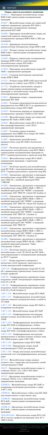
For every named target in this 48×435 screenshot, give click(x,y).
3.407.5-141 (6, 342)
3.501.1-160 (6, 351)
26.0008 (4, 175)
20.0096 (4, 33)
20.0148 (4, 44)
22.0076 (4, 111)
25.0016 (4, 158)
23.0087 (4, 139)
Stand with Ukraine (24, 3)
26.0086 (4, 239)
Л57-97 (4, 376)
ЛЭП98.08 (5, 399)
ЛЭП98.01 (5, 384)
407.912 (4, 360)
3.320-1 (4, 260)
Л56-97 (4, 368)
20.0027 (4, 23)
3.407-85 (4, 277)
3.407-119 (5, 269)
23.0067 (4, 131)
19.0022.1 (5, 14)
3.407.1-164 (6, 328)
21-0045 (4, 50)
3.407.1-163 (6, 322)
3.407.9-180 (6, 346)
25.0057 (4, 166)
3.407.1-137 (6, 297)
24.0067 (4, 148)
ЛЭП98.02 (5, 393)
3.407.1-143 (6, 305)
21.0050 (4, 69)
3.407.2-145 (6, 334)
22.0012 (4, 97)
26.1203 (4, 250)
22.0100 (4, 117)
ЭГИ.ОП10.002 (7, 415)
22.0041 (4, 103)
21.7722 (4, 86)
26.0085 (4, 185)
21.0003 (4, 58)
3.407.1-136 (6, 293)
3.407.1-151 (6, 314)
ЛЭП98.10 (5, 407)
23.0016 (4, 123)
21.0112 (4, 75)
